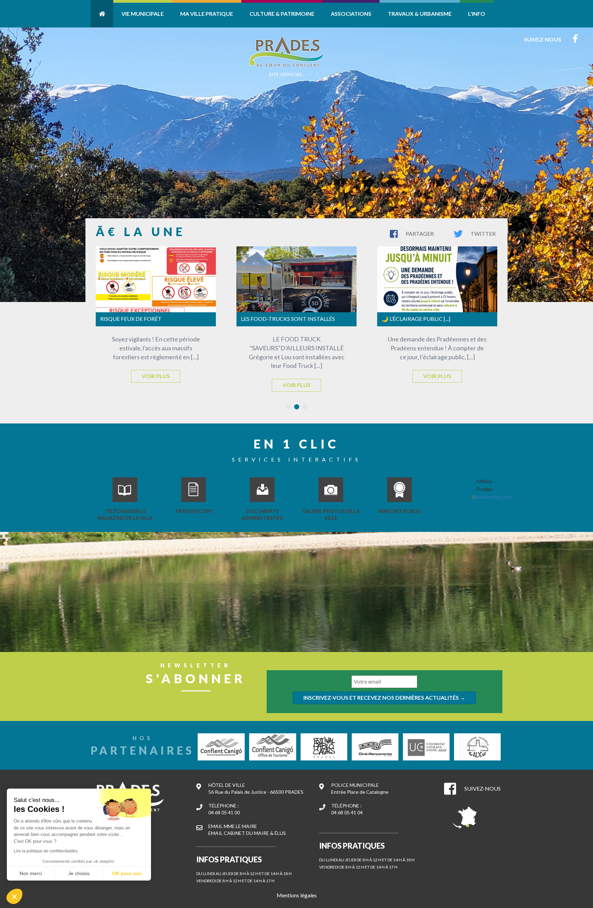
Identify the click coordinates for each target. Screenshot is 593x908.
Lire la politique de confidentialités (46, 851)
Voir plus (156, 376)
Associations (351, 13)
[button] (14, 896)
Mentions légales (297, 895)
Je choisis (79, 873)
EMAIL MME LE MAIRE (232, 826)
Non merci (31, 873)
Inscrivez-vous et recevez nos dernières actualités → (384, 697)
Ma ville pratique (206, 13)
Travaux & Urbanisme (420, 13)
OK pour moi (127, 873)
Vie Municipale (142, 13)
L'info (476, 13)
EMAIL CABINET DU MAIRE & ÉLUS (247, 833)
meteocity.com (493, 496)
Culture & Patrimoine (281, 13)
